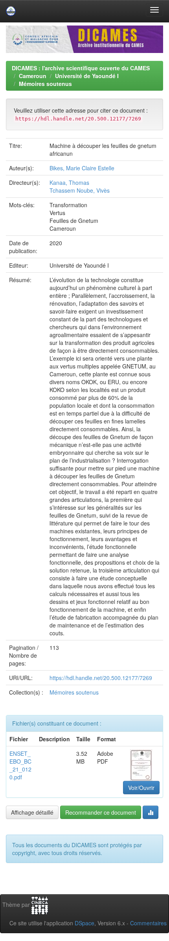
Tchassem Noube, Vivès (80, 190)
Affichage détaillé (32, 812)
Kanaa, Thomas (69, 182)
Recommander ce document (100, 812)
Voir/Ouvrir (141, 787)
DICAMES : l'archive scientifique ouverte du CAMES (81, 68)
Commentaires (148, 923)
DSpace (84, 923)
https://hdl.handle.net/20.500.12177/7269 (101, 678)
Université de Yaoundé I (87, 76)
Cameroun (32, 76)
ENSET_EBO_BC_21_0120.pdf (20, 765)
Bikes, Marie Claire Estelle (82, 168)
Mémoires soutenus (45, 84)
